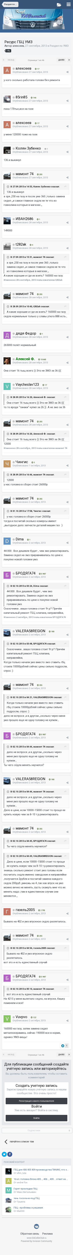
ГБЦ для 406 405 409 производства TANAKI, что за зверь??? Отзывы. (41, 1169)
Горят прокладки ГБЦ (25, 1188)
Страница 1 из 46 (36, 60)
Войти (36, 1118)
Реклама (47, 1233)
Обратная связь (29, 1233)
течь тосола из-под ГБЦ (27, 1198)
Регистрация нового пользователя (36, 1101)
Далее (61, 60)
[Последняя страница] (69, 60)
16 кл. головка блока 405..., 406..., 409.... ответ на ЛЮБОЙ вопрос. (41, 1179)
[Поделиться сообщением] (67, 72)
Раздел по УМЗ (59, 45)
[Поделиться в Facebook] (9, 1154)
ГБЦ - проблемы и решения (28, 1207)
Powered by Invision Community (36, 1241)
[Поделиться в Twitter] (4, 1154)
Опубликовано (30, 72)
